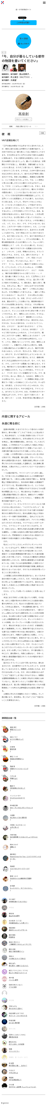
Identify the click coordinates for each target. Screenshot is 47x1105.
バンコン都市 (13, 980)
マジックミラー (14, 1051)
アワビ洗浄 (13, 987)
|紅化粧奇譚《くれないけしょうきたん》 (24, 837)
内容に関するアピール (23, 126)
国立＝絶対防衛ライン (16, 951)
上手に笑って (14, 827)
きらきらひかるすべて (17, 798)
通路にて (13, 847)
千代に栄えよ (13, 1072)
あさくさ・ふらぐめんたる (18, 1015)
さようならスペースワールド (20, 868)
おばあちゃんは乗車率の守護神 (20, 878)
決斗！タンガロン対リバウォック (21, 807)
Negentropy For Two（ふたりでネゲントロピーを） (25, 857)
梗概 (10, 126)
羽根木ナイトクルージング (19, 768)
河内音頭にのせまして (17, 788)
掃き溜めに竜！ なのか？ (18, 1065)
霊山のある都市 (14, 916)
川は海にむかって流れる (17, 958)
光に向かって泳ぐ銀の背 (18, 817)
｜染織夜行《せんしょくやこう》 (20, 944)
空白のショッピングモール (18, 930)
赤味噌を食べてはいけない (18, 901)
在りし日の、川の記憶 (16, 1044)
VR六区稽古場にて (15, 1080)
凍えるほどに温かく (16, 1008)
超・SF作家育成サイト (23, 9)
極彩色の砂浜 (13, 1037)
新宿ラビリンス (15, 729)
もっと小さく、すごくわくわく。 (21, 888)
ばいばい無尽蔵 (14, 1023)
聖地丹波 (13, 749)
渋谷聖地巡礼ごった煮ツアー (19, 923)
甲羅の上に (14, 778)
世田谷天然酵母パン (17, 759)
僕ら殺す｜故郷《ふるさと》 (19, 965)
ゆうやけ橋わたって (17, 739)
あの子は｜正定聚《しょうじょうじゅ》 (22, 1087)
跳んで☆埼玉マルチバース (18, 973)
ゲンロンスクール (2, 2)
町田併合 (12, 937)
